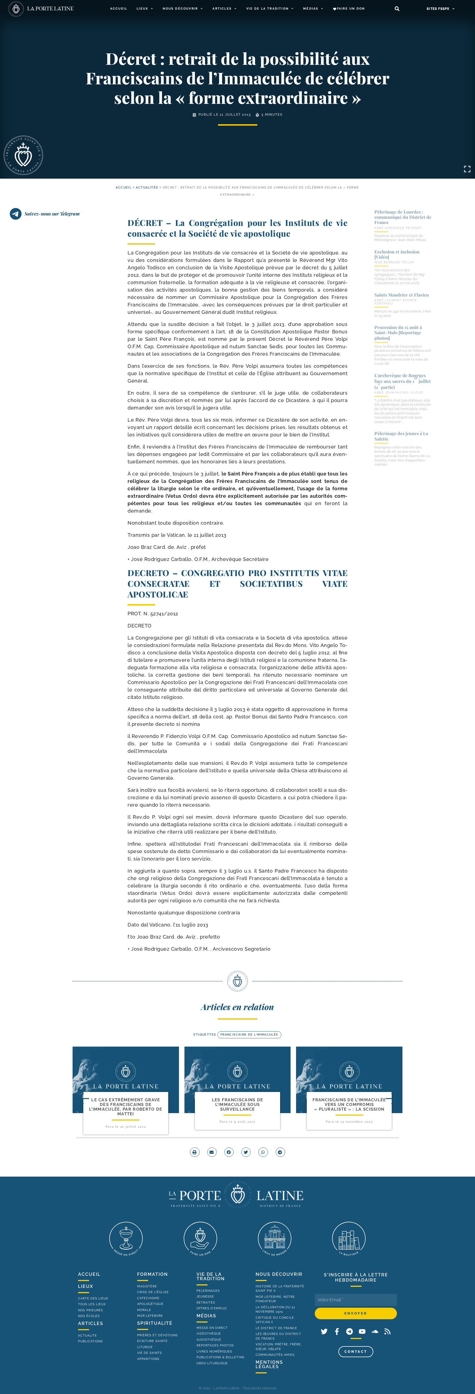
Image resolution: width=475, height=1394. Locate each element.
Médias (310, 8)
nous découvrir (279, 1274)
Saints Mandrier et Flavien (401, 295)
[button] (397, 8)
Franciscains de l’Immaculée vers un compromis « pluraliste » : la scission (349, 1104)
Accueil (118, 8)
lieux (85, 1286)
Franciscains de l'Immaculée (249, 1034)
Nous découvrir (180, 8)
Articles (222, 8)
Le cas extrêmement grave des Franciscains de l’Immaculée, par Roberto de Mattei (125, 1107)
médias (206, 1315)
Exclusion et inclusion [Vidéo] (396, 254)
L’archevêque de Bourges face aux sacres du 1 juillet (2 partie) (402, 381)
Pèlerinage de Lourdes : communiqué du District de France (402, 217)
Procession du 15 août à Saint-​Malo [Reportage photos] (398, 332)
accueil (123, 187)
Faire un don (351, 8)
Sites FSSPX (438, 9)
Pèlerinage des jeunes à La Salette (401, 435)
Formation (152, 1274)
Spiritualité (155, 1323)
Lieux (142, 8)
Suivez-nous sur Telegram (52, 214)
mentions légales (269, 1364)
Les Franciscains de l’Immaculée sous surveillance (237, 1104)
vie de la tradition (211, 1276)
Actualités (147, 187)
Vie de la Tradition (267, 8)
